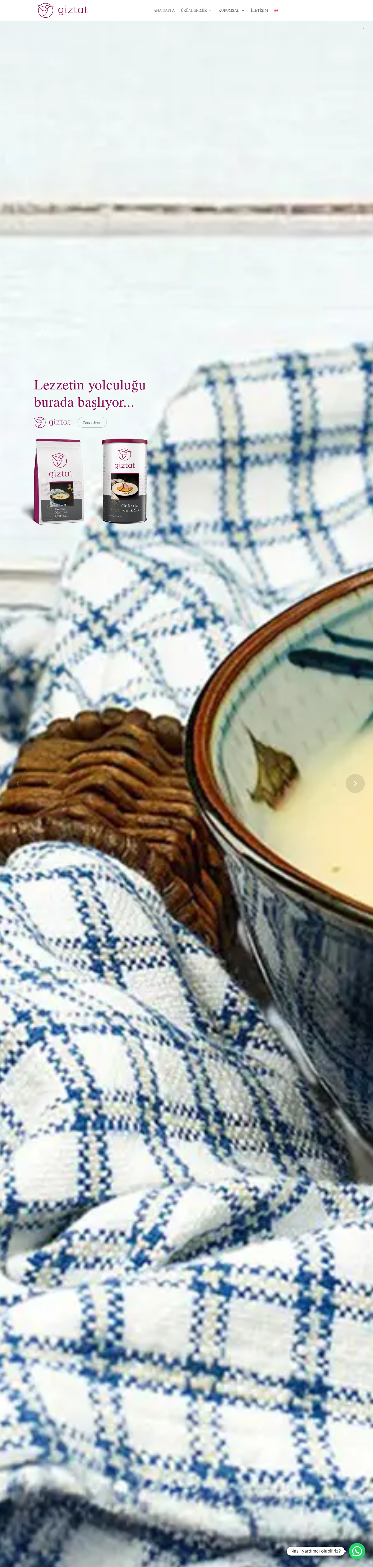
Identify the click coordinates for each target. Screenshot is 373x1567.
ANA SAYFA (164, 10)
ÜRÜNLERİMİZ (194, 10)
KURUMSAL (228, 10)
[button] (357, 1551)
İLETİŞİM (259, 10)
